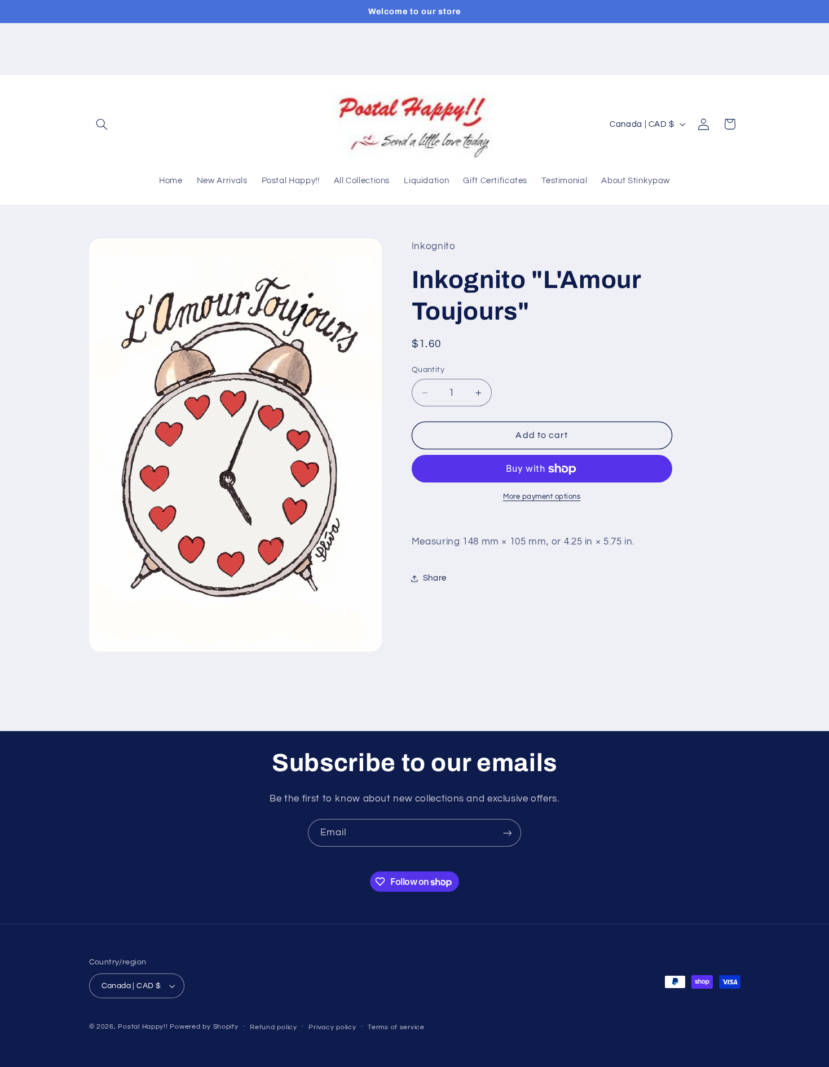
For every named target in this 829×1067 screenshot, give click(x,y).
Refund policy (273, 1027)
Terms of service (396, 1027)
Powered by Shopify (204, 1027)
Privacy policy (332, 1027)
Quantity (428, 370)
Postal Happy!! (142, 1027)
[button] (102, 124)
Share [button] (435, 578)
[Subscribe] (508, 833)
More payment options (542, 497)
